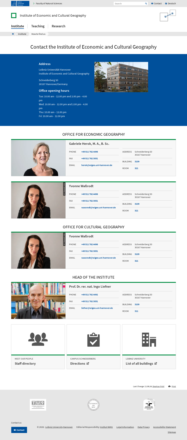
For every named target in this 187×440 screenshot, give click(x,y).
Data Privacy (144, 427)
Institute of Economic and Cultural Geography (53, 15)
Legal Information (125, 427)
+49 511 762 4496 (89, 151)
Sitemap (172, 432)
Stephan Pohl (158, 386)
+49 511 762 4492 (89, 294)
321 (136, 168)
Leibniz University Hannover (59, 427)
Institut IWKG (106, 427)
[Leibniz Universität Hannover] (20, 3)
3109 (137, 161)
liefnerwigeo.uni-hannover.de (97, 307)
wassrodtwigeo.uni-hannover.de (98, 207)
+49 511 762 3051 (89, 158)
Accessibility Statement (164, 427)
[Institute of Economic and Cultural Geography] (12, 34)
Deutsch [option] (172, 3)
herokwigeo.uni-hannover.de (96, 165)
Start (146, 3)
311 (136, 311)
